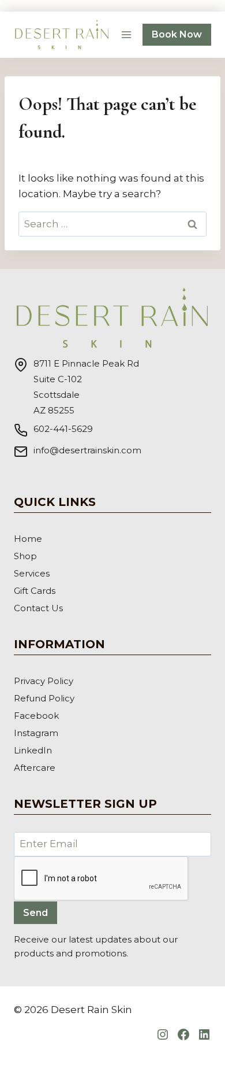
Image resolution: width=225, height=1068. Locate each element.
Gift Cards (34, 590)
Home (28, 538)
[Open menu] (126, 34)
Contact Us (38, 608)
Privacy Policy (43, 680)
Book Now (177, 34)
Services (32, 573)
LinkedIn (33, 750)
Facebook (36, 715)
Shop (25, 555)
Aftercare (34, 767)
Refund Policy (44, 698)
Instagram (36, 732)
